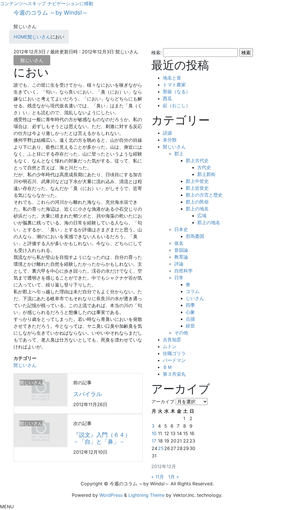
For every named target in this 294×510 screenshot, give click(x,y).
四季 (190, 305)
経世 (190, 326)
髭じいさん (31, 60)
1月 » (173, 477)
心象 (190, 312)
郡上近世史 (197, 188)
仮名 (178, 243)
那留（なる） (176, 91)
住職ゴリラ (174, 353)
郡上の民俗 (197, 202)
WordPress (111, 495)
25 (161, 448)
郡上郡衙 (206, 174)
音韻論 (181, 250)
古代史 (204, 167)
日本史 (181, 229)
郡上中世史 (197, 181)
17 (154, 441)
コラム (193, 291)
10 (154, 433)
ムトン (170, 346)
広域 (201, 215)
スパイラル (87, 394)
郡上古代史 (197, 160)
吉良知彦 (172, 339)
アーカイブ (162, 401)
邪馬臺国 (195, 236)
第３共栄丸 (174, 374)
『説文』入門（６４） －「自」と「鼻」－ (104, 438)
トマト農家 (174, 85)
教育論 (181, 257)
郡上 (178, 153)
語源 (167, 133)
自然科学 (183, 271)
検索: (156, 52)
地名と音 (172, 78)
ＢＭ (167, 367)
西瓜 (167, 98)
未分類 (170, 140)
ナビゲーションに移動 (70, 3)
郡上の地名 (197, 209)
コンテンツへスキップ (23, 3)
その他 (181, 333)
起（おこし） (176, 105)
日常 (178, 277)
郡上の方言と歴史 (204, 195)
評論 (178, 264)
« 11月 (157, 477)
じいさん (195, 298)
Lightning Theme (146, 495)
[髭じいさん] (40, 389)
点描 (190, 319)
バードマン (174, 360)
